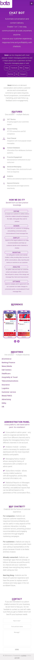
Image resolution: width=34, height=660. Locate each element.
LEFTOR (17, 658)
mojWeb (23, 655)
